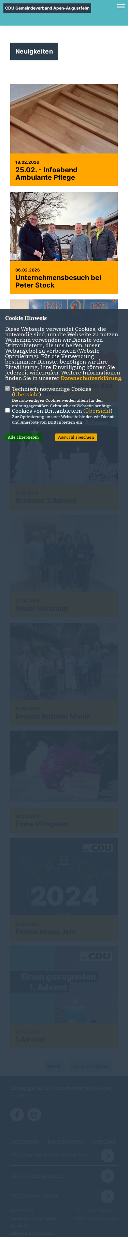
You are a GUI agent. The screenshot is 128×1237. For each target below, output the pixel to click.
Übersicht (26, 394)
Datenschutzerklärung (91, 377)
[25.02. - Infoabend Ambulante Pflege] (64, 135)
